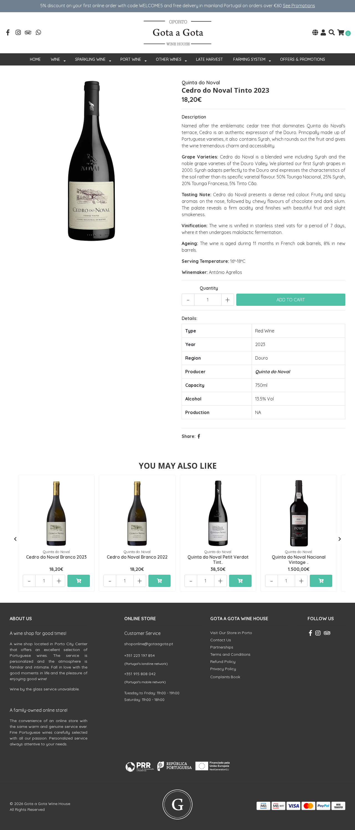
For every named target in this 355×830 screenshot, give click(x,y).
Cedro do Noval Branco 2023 (56, 557)
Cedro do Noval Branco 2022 (137, 557)
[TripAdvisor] (28, 33)
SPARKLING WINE (90, 59)
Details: (189, 318)
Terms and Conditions (230, 654)
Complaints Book (225, 677)
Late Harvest (209, 59)
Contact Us (220, 639)
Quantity (209, 288)
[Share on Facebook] (199, 436)
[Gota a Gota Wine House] (177, 32)
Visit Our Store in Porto (231, 632)
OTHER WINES (168, 59)
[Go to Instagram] (18, 33)
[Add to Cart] (78, 581)
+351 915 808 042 (140, 673)
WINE (55, 59)
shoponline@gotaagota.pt (148, 643)
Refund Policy (222, 661)
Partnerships (221, 647)
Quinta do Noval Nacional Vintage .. (299, 559)
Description (194, 117)
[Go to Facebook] (8, 33)
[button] (315, 32)
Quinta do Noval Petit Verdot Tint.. (217, 559)
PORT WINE (130, 59)
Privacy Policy (223, 668)
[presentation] (15, 538)
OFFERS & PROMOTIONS (302, 59)
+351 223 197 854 (139, 655)
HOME (35, 59)
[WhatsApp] (38, 33)
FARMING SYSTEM (249, 59)
